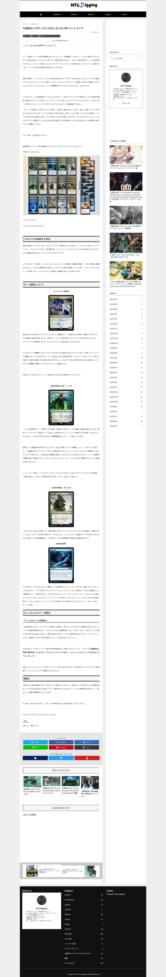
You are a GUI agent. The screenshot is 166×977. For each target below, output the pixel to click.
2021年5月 (126, 309)
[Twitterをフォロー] (61, 758)
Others (84, 919)
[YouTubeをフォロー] (87, 758)
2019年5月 (126, 426)
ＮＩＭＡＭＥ (84, 963)
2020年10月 (126, 343)
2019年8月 (126, 411)
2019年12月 (126, 392)
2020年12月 (126, 333)
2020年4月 (126, 372)
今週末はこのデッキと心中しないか (50, 36)
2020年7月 (126, 358)
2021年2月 (126, 323)
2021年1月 (126, 328)
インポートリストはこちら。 (33, 225)
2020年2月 (126, 382)
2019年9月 (126, 406)
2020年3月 (126, 377)
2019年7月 (126, 416)
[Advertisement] (126, 34)
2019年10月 (126, 401)
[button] (141, 58)
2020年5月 (126, 367)
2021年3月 (126, 319)
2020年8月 (126, 353)
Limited (84, 909)
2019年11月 (126, 397)
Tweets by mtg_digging (115, 894)
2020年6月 (126, 362)
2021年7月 (126, 299)
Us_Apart (35, 36)
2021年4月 (126, 314)
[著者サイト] (35, 758)
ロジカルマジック (84, 948)
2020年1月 (126, 387)
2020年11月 (126, 338)
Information (84, 899)
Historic (84, 895)
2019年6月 (126, 421)
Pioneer (84, 929)
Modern (84, 914)
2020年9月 (126, 348)
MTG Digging (126, 85)
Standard (27, 36)
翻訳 (84, 958)
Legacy (84, 904)
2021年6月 (126, 304)
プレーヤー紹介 (84, 943)
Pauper (84, 924)
